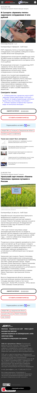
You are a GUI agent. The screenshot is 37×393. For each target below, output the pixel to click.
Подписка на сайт (16, 329)
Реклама (4, 329)
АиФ (15, 44)
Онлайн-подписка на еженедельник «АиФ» (17, 333)
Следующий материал (18, 388)
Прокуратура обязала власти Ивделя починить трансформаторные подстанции (21, 147)
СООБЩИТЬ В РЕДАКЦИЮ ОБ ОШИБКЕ (14, 338)
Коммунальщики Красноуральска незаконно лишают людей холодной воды (20, 152)
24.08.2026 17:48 (6, 172)
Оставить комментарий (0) (19, 117)
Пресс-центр (28, 329)
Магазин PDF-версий (9, 331)
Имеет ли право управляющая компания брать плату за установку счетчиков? (18, 100)
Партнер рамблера (16, 384)
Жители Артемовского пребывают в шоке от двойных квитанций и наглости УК (20, 141)
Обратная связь (7, 336)
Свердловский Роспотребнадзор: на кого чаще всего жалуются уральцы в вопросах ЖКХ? (21, 158)
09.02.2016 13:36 (5, 7)
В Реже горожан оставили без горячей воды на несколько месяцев (18, 103)
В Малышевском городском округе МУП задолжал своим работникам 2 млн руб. (18, 96)
